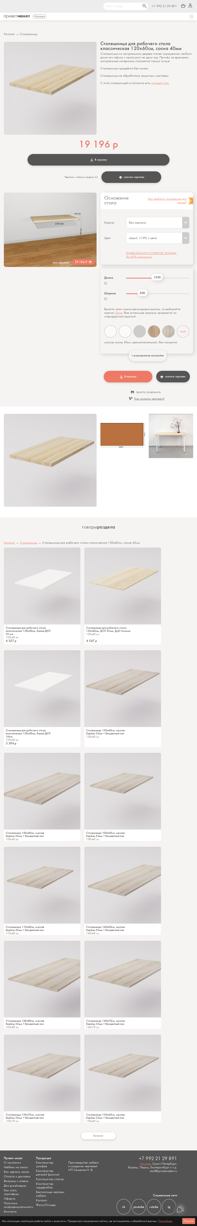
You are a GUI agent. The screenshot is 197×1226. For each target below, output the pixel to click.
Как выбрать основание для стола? (167, 200)
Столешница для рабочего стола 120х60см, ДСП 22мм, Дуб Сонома (108, 629)
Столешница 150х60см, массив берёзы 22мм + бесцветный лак (25, 834)
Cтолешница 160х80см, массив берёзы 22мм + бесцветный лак (25, 1022)
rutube (153, 1207)
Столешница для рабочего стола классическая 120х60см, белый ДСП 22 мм (28, 631)
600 (142, 293)
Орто (119, 313)
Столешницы (28, 34)
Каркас (109, 223)
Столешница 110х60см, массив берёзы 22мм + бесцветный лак (25, 929)
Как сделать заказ (16, 1172)
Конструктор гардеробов (44, 1185)
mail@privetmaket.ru (163, 1171)
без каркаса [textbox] (137, 223)
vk (123, 1207)
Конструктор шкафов (44, 1164)
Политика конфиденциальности (18, 1205)
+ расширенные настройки (148, 355)
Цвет (107, 238)
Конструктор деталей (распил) (47, 1172)
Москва (145, 1164)
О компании (12, 1163)
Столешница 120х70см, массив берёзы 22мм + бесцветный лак (25, 1116)
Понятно (189, 1221)
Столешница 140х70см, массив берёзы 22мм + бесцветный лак (105, 1022)
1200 (157, 277)
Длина (108, 277)
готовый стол (160, 83)
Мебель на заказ (16, 1167)
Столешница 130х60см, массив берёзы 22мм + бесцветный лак (105, 732)
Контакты (10, 1211)
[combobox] (157, 222)
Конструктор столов (49, 1179)
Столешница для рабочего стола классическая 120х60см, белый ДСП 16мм (28, 733)
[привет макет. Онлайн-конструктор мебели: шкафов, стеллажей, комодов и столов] (17, 16)
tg (169, 1207)
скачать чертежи (134, 177)
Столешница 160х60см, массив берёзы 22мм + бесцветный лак (105, 929)
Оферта (9, 1199)
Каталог (9, 34)
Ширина (110, 293)
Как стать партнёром (11, 1192)
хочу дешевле (61, 262)
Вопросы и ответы (16, 1181)
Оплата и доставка (17, 1176)
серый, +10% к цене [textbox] (143, 238)
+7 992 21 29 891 (164, 6)
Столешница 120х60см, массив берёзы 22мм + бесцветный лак (105, 1116)
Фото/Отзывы (46, 1205)
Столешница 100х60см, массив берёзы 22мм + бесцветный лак (105, 834)
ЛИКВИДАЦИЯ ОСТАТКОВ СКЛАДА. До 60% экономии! (151, 255)
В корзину (100, 160)
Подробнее (165, 1221)
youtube (138, 1207)
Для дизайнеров (15, 1186)
